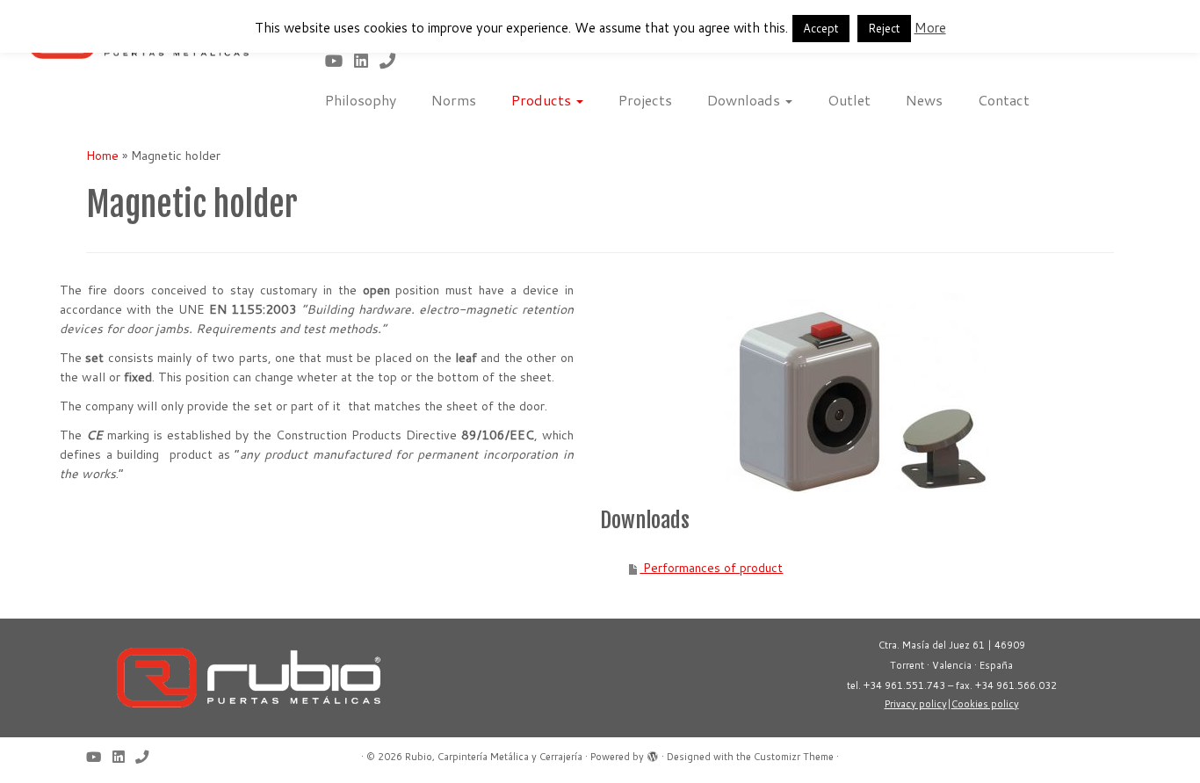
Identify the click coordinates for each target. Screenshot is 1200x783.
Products (543, 100)
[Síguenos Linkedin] (367, 60)
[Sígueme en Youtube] (339, 60)
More (930, 27)
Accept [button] (821, 28)
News (924, 100)
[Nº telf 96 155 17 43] (393, 60)
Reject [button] (884, 28)
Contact (1004, 100)
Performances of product (711, 567)
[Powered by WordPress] (653, 753)
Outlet (849, 100)
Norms (453, 100)
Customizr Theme (794, 757)
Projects (645, 100)
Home (102, 155)
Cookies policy (985, 704)
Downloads (745, 100)
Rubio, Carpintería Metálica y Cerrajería (493, 757)
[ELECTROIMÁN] (857, 393)
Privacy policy (916, 704)
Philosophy (360, 100)
